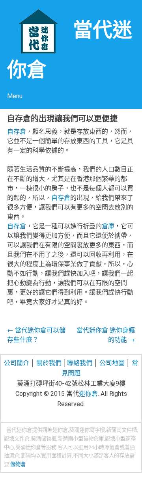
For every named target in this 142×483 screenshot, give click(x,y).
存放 (124, 456)
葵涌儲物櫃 (43, 439)
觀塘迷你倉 (55, 430)
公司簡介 (16, 363)
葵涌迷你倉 (28, 447)
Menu (14, 96)
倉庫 (108, 226)
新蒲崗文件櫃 (121, 430)
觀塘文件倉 (17, 439)
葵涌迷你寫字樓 (87, 430)
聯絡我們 (79, 363)
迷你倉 (88, 393)
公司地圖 (112, 363)
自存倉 (16, 131)
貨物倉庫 (93, 439)
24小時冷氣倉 (104, 447)
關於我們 (49, 363)
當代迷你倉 (19, 430)
